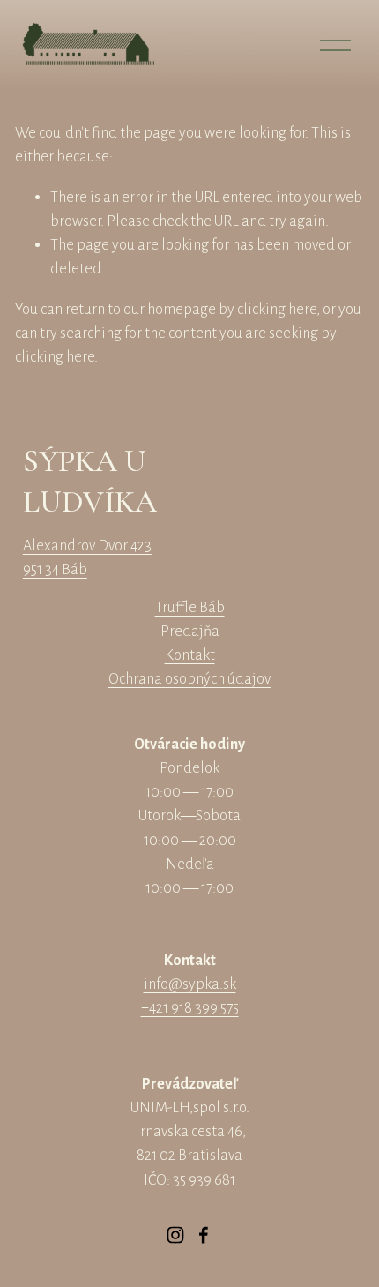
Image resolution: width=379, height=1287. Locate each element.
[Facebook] (203, 1235)
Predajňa (189, 631)
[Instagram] (175, 1235)
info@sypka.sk (190, 984)
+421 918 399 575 (190, 1007)
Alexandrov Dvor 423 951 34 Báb (87, 557)
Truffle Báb (190, 607)
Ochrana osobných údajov (189, 678)
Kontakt (190, 655)
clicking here (276, 309)
